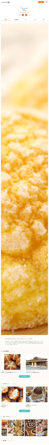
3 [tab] (24, 336)
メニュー (26, 19)
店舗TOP (6, 19)
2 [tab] (23, 336)
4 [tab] (25, 336)
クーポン (35, 19)
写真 (43, 19)
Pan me (24, 10)
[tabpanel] (24, 179)
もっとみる (24, 376)
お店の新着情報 (16, 19)
